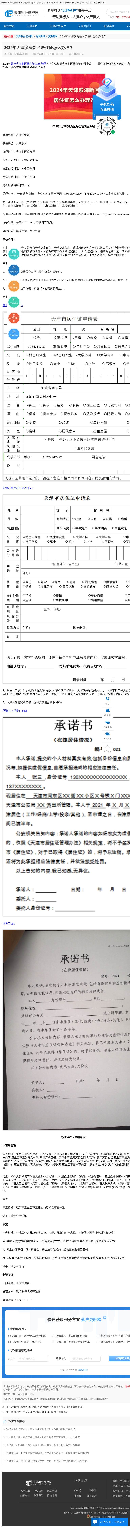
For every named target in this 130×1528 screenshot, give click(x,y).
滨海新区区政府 (21, 54)
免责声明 (52, 1491)
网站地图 (52, 1495)
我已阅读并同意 (75, 1370)
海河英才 (109, 26)
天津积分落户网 (24, 36)
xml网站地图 (81, 1480)
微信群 (93, 1490)
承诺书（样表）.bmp (15, 710)
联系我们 (38, 1495)
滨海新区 (52, 36)
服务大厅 (92, 1496)
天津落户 (32, 26)
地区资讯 (40, 36)
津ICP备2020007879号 (111, 1513)
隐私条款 (25, 1495)
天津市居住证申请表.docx (18, 488)
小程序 (77, 1496)
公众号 (77, 1490)
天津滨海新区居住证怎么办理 (28, 63)
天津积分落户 (58, 26)
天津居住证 (84, 26)
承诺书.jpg (9, 923)
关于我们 (25, 1491)
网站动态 (38, 1491)
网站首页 (9, 26)
